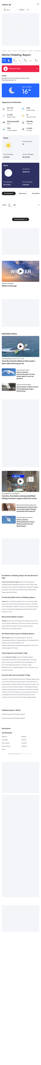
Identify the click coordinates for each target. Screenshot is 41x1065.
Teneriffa (24, 743)
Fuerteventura (6, 746)
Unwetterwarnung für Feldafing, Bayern (13, 714)
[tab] (9, 193)
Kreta (3, 749)
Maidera (23, 736)
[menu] (38, 4)
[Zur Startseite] (7, 4)
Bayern (30, 51)
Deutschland (22, 51)
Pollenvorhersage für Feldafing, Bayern (13, 718)
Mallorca (4, 736)
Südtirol (23, 740)
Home (4, 51)
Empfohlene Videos (9, 334)
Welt (9, 51)
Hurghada (5, 740)
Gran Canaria (5, 743)
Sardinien (24, 746)
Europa (14, 51)
